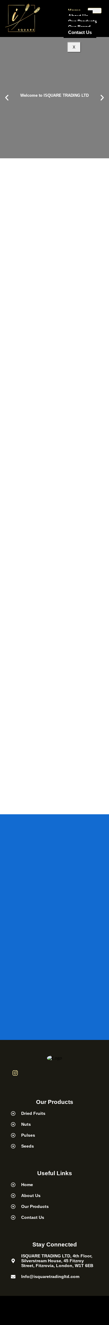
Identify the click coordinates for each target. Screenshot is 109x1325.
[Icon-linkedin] (31, 1073)
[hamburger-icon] (94, 10)
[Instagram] (15, 1073)
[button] (7, 98)
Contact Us (80, 32)
